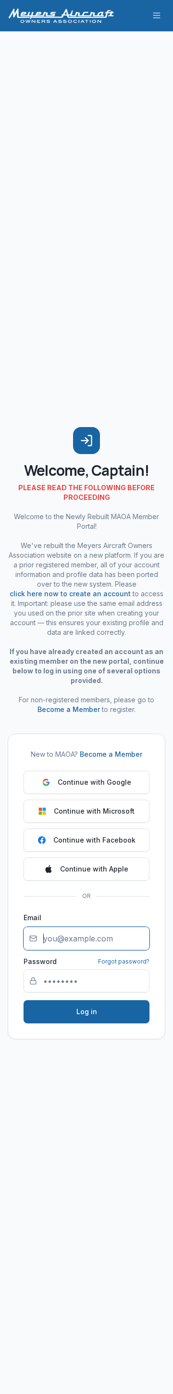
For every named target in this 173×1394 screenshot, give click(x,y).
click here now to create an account (70, 594)
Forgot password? (123, 961)
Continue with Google (94, 782)
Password (40, 961)
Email (32, 917)
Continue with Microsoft (94, 811)
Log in (86, 1011)
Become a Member (68, 709)
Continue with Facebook (94, 840)
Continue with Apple (94, 869)
